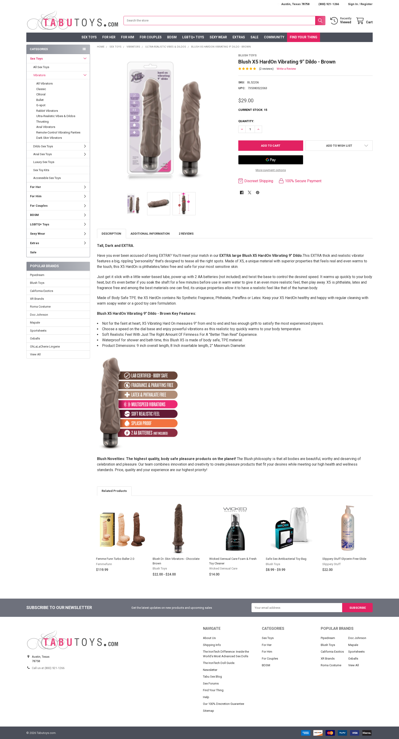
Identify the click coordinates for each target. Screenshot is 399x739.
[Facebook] (241, 192)
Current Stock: (252, 110)
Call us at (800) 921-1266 (48, 668)
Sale (254, 37)
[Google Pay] (270, 159)
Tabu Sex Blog (212, 676)
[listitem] (164, 120)
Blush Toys (37, 283)
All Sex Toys (41, 67)
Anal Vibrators (45, 127)
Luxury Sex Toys (43, 162)
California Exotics (41, 291)
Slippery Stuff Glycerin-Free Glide (344, 558)
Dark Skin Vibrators (49, 137)
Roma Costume (40, 306)
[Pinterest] (257, 192)
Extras (239, 37)
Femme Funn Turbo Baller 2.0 (115, 558)
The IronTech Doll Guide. (219, 663)
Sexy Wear (218, 37)
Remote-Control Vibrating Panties (58, 132)
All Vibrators (44, 83)
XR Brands (37, 298)
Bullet (40, 100)
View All (35, 354)
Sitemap (208, 710)
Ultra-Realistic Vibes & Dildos (55, 116)
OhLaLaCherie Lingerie (45, 346)
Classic (41, 89)
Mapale (35, 322)
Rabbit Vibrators (47, 110)
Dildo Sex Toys (43, 146)
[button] (339, 145)
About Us (209, 638)
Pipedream (37, 275)
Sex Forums (211, 683)
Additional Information (150, 233)
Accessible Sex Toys (47, 178)
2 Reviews (186, 233)
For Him (127, 37)
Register (366, 4)
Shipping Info (212, 645)
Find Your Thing (303, 37)
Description (111, 233)
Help (206, 697)
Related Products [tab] (114, 491)
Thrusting (42, 121)
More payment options (271, 170)
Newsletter (210, 670)
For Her (108, 37)
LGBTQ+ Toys (193, 37)
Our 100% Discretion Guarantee (223, 704)
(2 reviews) (266, 68)
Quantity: (246, 121)
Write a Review (286, 68)
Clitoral (40, 94)
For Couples (151, 37)
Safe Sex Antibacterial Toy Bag (286, 558)
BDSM (172, 37)
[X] (249, 192)
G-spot (40, 105)
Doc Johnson (39, 314)
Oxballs (35, 338)
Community (274, 37)
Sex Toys (89, 37)
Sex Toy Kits (41, 170)
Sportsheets (38, 330)
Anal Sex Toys (42, 154)
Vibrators (39, 75)
